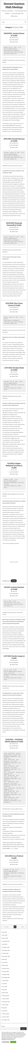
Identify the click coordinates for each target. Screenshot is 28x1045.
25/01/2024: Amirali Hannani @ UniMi (14, 140)
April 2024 (4, 962)
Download (14, 580)
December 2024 (5, 947)
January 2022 (5, 1016)
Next (22, 926)
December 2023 (5, 974)
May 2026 (4, 932)
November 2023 (6, 977)
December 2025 (5, 941)
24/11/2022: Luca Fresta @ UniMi (14, 857)
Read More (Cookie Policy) (8, 1039)
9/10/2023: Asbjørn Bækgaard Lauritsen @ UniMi (14, 465)
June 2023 (4, 986)
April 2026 (4, 935)
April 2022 (4, 1010)
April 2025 (4, 944)
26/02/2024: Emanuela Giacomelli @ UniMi (14, 224)
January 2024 (5, 971)
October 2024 (5, 953)
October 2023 (5, 980)
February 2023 (5, 995)
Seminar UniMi (14, 41)
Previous (6, 926)
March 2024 (5, 965)
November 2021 (6, 1019)
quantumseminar (14, 39)
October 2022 (5, 1004)
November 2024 (6, 950)
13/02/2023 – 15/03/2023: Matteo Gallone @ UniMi (14, 740)
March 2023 (5, 992)
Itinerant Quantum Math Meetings (14, 5)
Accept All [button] (13, 1042)
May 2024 (4, 959)
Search (3, 1026)
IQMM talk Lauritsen (6, 580)
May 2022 (4, 1007)
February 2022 (5, 1013)
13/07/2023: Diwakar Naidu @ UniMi (14, 369)
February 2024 (5, 968)
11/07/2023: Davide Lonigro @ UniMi (14, 657)
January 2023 (5, 998)
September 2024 (6, 956)
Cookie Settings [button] (5, 1042)
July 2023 (4, 983)
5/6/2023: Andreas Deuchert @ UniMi (14, 588)
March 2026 (5, 938)
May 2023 (4, 989)
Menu (3, 22)
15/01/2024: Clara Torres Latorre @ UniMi (14, 304)
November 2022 (6, 1001)
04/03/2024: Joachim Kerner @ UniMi (14, 34)
